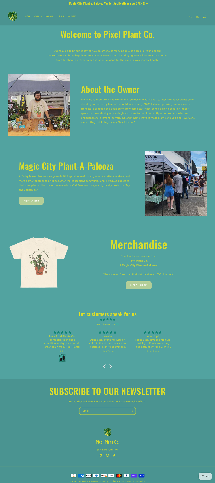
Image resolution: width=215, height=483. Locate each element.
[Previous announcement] (9, 3)
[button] (38, 16)
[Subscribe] (132, 411)
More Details (31, 200)
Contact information (136, 481)
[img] (107, 319)
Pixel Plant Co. (83, 481)
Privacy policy (118, 481)
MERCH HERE (138, 285)
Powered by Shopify (99, 481)
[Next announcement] (206, 3)
